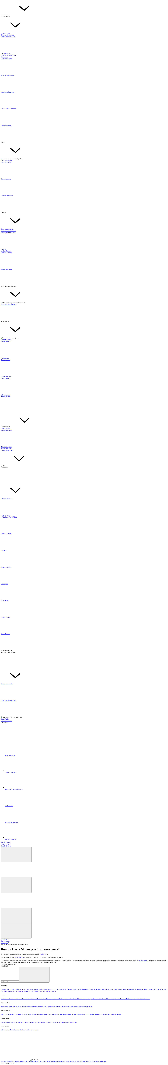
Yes (3, 966)
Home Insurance (14, 999)
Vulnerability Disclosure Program (91, 1061)
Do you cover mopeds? (125, 989)
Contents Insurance (37, 999)
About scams (82, 1006)
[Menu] (16, 915)
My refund (89, 1006)
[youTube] (132, 1045)
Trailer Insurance (145, 999)
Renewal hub (70, 1014)
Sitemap (103, 1061)
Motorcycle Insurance (92, 999)
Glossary (24, 1006)
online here (43, 954)
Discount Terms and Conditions (62, 1061)
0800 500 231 (19, 957)
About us (3, 1022)
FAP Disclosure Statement (35, 1022)
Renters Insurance (64, 999)
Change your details (37, 1014)
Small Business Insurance (51, 999)
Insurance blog (41, 1006)
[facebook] (15, 1045)
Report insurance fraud (53, 1006)
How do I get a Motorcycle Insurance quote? (42, 991)
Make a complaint (102, 1014)
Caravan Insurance (120, 999)
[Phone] (16, 854)
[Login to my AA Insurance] (84, 869)
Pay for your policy (25, 1014)
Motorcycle (4, 943)
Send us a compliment (114, 1014)
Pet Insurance (24, 1030)
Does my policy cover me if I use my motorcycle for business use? (21, 989)
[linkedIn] (102, 1045)
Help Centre (4, 939)
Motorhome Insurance (133, 999)
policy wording (143, 960)
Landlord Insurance (25, 999)
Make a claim (5, 1014)
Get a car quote (5, 33)
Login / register (5, 844)
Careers (68, 1022)
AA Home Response (90, 1014)
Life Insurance (5, 1030)
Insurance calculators (7, 1006)
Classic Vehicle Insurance (107, 999)
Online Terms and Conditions (25, 1061)
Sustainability (10, 1022)
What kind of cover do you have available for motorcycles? (99, 989)
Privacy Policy (76, 1061)
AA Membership (79, 1014)
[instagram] (44, 1045)
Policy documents (60, 1014)
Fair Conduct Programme (51, 1022)
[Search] (16, 885)
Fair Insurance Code (21, 1022)
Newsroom (62, 1022)
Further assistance (32, 1006)
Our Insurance (5, 941)
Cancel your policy (49, 1014)
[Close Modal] (16, 930)
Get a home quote (6, 160)
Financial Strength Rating (8, 1061)
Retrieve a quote (14, 1014)
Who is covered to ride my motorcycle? (144, 989)
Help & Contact (5, 842)
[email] (15, 1060)
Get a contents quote (7, 229)
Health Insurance (15, 1030)
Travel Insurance (33, 1030)
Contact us (73, 1022)
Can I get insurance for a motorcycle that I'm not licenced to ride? (61, 989)
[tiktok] (73, 1045)
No (6, 966)
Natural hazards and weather (69, 1006)
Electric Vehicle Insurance (78, 999)
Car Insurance (5, 999)
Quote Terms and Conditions (43, 1061)
